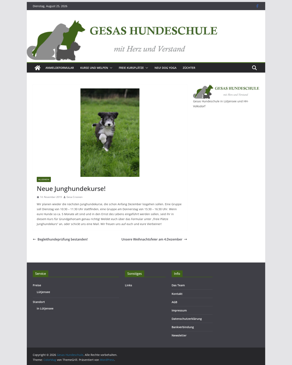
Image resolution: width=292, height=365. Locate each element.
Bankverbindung (183, 327)
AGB (174, 302)
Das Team (178, 285)
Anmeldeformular (59, 68)
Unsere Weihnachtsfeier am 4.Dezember (151, 239)
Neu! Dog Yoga (165, 68)
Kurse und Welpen (94, 68)
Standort (39, 302)
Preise (37, 285)
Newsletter (179, 335)
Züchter (189, 68)
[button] (110, 68)
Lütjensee (43, 292)
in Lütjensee (45, 308)
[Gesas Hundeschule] (37, 68)
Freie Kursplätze (131, 68)
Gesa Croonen (74, 197)
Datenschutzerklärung (187, 319)
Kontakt (177, 294)
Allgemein (43, 179)
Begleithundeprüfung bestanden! (63, 239)
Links (128, 285)
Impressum (179, 310)
